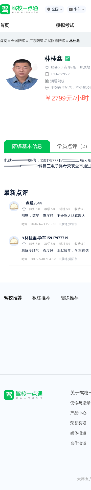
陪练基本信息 (27, 146)
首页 (4, 25)
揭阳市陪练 (56, 41)
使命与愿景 (80, 403)
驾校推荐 (13, 297)
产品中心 (78, 413)
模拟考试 (65, 25)
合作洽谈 (78, 443)
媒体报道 (78, 433)
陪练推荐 (69, 297)
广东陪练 (36, 41)
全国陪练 (18, 41)
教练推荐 (41, 297)
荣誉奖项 (78, 423)
